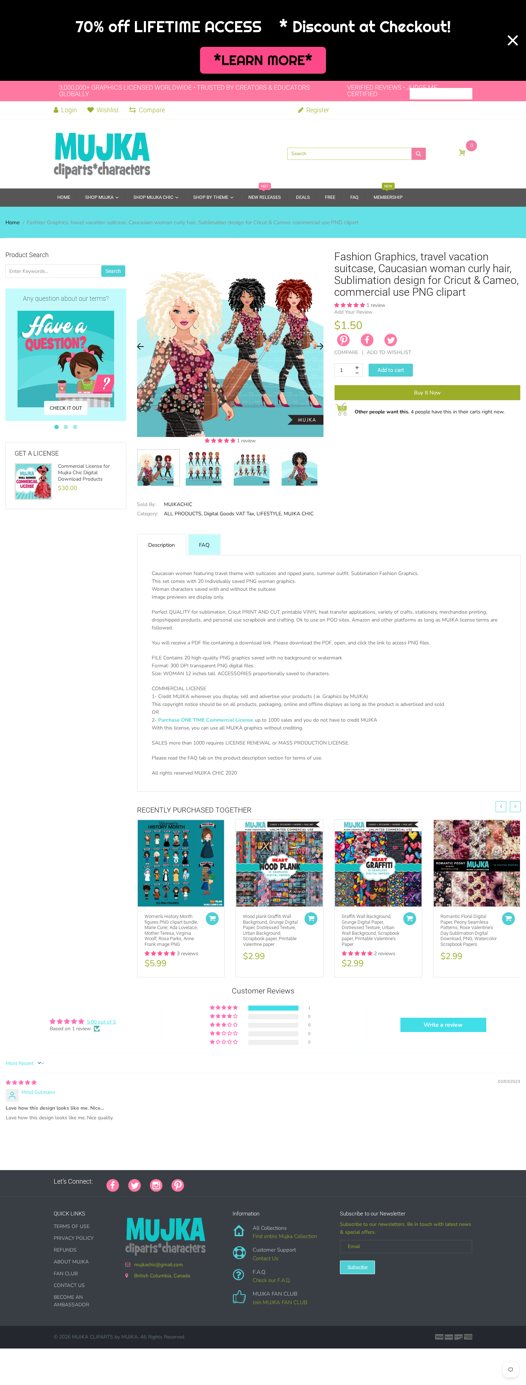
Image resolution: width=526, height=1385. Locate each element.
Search (113, 271)
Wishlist (108, 110)
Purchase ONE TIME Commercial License (205, 720)
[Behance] (292, 1181)
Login (68, 110)
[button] (221, 440)
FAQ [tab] (204, 545)
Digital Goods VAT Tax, (229, 513)
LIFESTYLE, (269, 513)
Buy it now (427, 392)
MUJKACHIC (178, 504)
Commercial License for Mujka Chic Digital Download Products (84, 472)
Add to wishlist (389, 352)
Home (12, 222)
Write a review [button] (443, 1025)
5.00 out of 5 (101, 1021)
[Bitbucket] (229, 1181)
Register (317, 110)
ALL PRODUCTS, (183, 513)
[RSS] (211, 1181)
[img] (21, 1082)
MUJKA (129, 1337)
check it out (66, 408)
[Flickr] (220, 1181)
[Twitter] (390, 340)
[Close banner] (512, 40)
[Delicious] (265, 1181)
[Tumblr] (238, 1181)
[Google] (193, 1181)
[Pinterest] (177, 1185)
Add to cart (391, 370)
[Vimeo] (256, 1181)
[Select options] (212, 918)
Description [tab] (161, 545)
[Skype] (274, 1181)
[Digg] (283, 1181)
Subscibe (357, 1267)
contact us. (400, 780)
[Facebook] (367, 340)
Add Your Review (353, 312)
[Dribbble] (247, 1181)
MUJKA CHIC (298, 513)
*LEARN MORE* (263, 60)
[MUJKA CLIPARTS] (102, 153)
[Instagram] (156, 1185)
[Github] (202, 1181)
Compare (152, 110)
